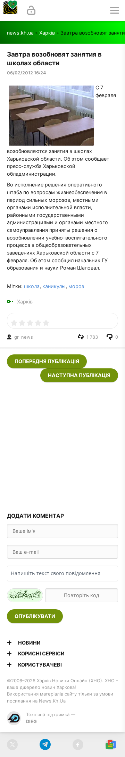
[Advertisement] (62, 445)
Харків (47, 33)
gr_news (23, 337)
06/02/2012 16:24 (26, 72)
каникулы (54, 286)
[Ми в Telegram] (45, 744)
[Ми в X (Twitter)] (12, 744)
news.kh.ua (20, 33)
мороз (76, 286)
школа (32, 286)
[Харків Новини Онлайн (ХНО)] (10, 10)
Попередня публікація (47, 361)
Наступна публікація (79, 375)
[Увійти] (31, 10)
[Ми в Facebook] (78, 744)
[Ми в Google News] (110, 744)
